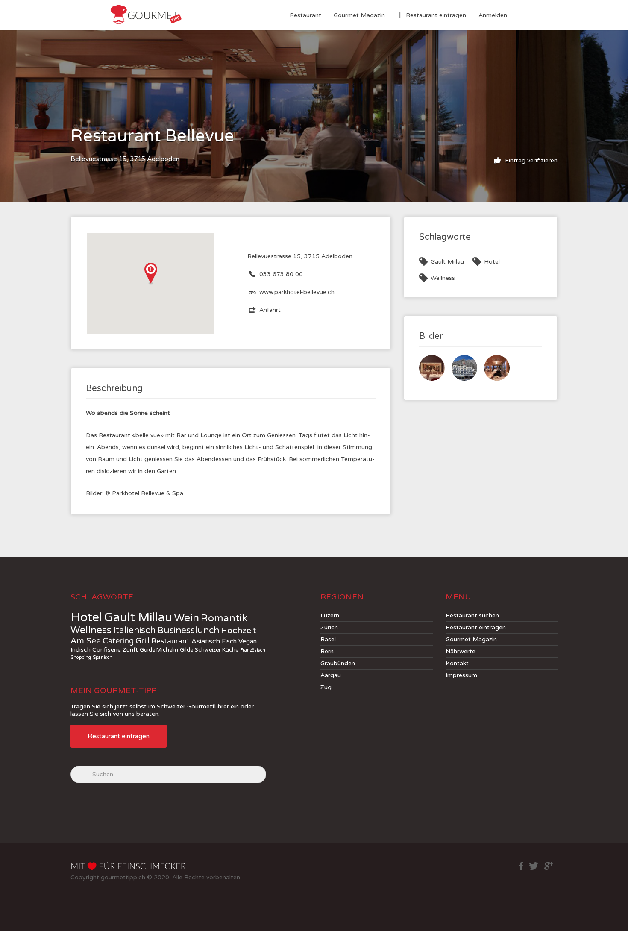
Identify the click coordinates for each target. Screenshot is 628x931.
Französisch (252, 650)
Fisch (229, 641)
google (548, 866)
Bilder (431, 336)
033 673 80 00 (281, 274)
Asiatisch (205, 641)
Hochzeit (238, 631)
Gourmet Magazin (359, 15)
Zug (326, 687)
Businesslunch (188, 630)
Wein (186, 617)
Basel (328, 639)
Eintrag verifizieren (530, 160)
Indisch (80, 649)
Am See (85, 641)
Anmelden (492, 15)
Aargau (330, 675)
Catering (118, 641)
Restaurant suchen (472, 615)
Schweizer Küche (216, 649)
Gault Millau (447, 261)
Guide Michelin (159, 649)
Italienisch (134, 630)
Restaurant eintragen (436, 15)
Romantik (224, 618)
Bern (327, 651)
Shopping (80, 657)
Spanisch (102, 657)
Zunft (130, 649)
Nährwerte (460, 651)
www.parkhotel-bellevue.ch (297, 292)
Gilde (186, 649)
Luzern (329, 615)
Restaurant (305, 15)
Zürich (329, 627)
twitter (533, 866)
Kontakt (457, 663)
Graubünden (337, 663)
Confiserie (106, 649)
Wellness (443, 278)
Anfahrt (270, 310)
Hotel (492, 261)
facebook (521, 866)
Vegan (247, 641)
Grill (142, 641)
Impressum (461, 675)
